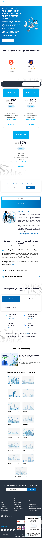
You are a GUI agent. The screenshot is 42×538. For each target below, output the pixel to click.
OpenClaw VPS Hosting (33, 510)
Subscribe (30, 187)
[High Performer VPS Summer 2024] (19, 528)
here (27, 333)
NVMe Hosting (4, 506)
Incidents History (32, 504)
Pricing (2, 500)
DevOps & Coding (17, 504)
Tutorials (16, 498)
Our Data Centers (17, 506)
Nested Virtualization (5, 508)
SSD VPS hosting (11, 25)
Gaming (2, 504)
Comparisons (16, 500)
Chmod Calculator (4, 510)
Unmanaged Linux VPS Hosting (35, 508)
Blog (2, 502)
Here (13, 264)
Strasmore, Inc (24, 536)
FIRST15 (33, 526)
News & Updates (17, 502)
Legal (30, 502)
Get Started (11, 124)
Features (2, 498)
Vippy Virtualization (33, 506)
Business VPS (16, 510)
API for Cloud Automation (19, 508)
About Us (31, 498)
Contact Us (31, 500)
